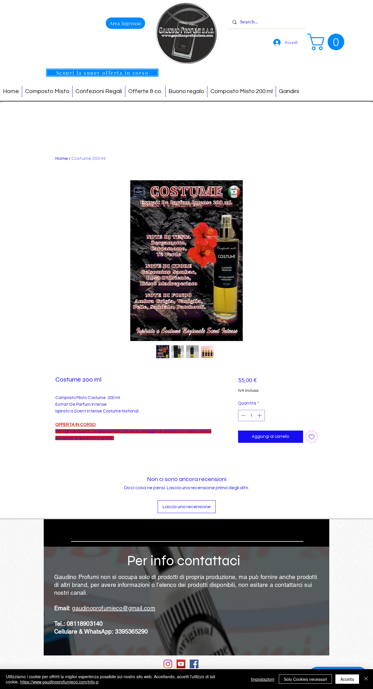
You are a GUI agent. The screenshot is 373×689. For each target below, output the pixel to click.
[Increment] (260, 415)
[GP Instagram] (167, 664)
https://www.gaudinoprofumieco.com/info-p (59, 682)
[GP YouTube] (181, 664)
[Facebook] (194, 664)
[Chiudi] (366, 679)
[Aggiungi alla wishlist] (311, 437)
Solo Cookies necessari (305, 679)
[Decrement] (243, 415)
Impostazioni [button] (262, 679)
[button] (327, 42)
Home (61, 158)
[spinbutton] (251, 415)
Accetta (347, 679)
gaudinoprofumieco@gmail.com (113, 608)
